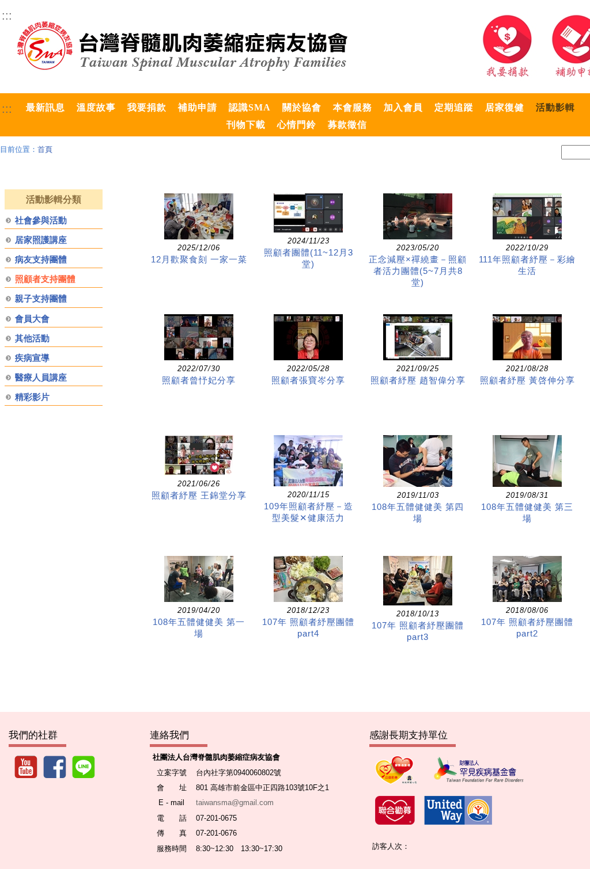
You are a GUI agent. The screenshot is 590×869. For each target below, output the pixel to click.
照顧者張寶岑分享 (308, 380)
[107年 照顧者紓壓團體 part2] (527, 579)
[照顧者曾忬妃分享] (199, 337)
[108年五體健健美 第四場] (417, 461)
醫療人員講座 (41, 377)
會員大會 (32, 318)
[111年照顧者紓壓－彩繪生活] (527, 216)
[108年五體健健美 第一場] (199, 579)
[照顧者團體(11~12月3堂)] (308, 213)
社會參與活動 (41, 220)
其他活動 (32, 338)
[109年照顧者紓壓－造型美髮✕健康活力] (308, 460)
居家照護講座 (41, 240)
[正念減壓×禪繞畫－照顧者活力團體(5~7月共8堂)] (417, 216)
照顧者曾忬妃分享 (199, 380)
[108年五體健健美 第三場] (527, 461)
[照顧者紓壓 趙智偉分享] (417, 337)
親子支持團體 (41, 298)
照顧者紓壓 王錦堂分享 (199, 495)
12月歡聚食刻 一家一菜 (199, 259)
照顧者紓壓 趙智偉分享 (418, 380)
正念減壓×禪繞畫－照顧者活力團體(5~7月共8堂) (418, 271)
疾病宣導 (32, 358)
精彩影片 (32, 397)
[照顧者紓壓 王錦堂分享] (199, 455)
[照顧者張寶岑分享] (308, 337)
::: (7, 15)
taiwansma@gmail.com (235, 802)
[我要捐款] (507, 46)
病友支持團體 (41, 259)
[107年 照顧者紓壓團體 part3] (417, 580)
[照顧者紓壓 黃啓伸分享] (527, 337)
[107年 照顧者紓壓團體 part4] (308, 579)
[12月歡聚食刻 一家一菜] (199, 216)
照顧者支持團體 (45, 279)
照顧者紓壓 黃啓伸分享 (527, 380)
